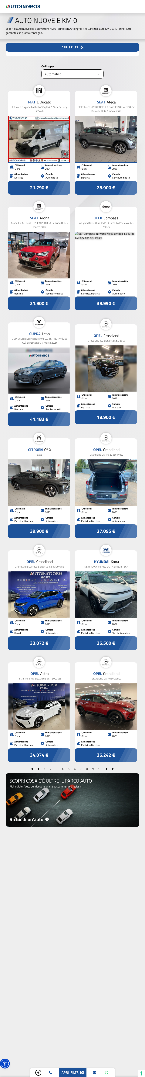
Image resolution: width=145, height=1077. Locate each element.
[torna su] (38, 1072)
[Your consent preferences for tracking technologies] (141, 1073)
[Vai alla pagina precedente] (38, 768)
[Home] (23, 7)
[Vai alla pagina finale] (113, 768)
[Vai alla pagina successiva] (106, 768)
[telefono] (50, 1072)
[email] (94, 1072)
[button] (5, 1064)
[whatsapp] (106, 1072)
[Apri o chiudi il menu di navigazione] (137, 6)
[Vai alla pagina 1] (32, 768)
